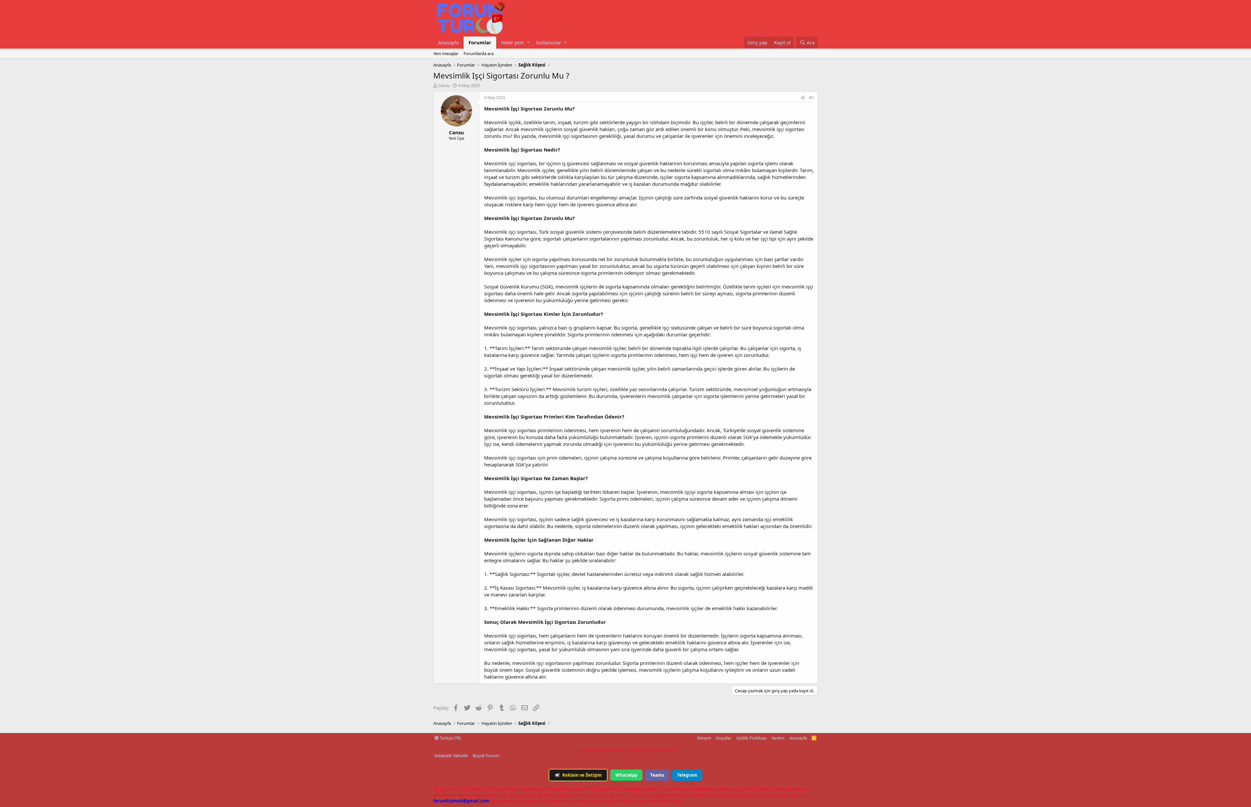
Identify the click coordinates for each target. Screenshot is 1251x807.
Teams (657, 775)
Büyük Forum (486, 755)
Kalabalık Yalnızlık (451, 755)
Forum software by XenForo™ (625, 749)
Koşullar (723, 738)
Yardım (777, 738)
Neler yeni (512, 42)
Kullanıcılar (548, 42)
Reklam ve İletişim (578, 775)
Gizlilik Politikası (751, 738)
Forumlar (479, 42)
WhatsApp (626, 775)
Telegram (687, 775)
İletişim (704, 738)
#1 (811, 97)
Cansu (444, 85)
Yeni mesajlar (445, 53)
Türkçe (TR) (450, 738)
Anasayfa (448, 42)
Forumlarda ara (479, 53)
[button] (528, 43)
